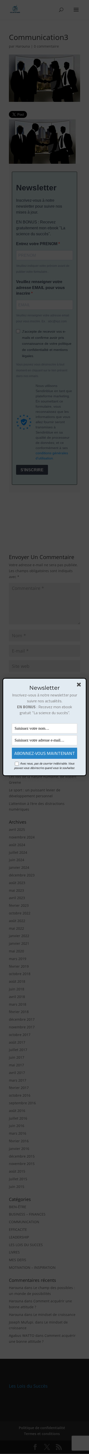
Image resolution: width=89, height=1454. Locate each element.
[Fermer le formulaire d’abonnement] (80, 686)
